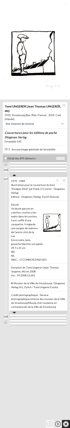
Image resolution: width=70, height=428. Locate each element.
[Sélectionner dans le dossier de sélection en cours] (57, 105)
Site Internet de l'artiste (20, 123)
